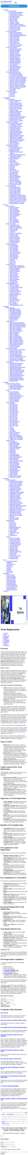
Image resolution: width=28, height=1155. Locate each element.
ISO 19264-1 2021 (14, 425)
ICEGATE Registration (15, 467)
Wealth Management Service (16, 305)
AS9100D (12, 429)
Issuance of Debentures (15, 164)
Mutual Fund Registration (16, 374)
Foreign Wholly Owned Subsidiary (18, 25)
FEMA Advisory (13, 320)
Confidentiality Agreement (16, 493)
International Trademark (15, 66)
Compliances (7, 97)
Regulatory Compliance (12, 145)
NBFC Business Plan (15, 332)
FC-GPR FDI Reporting (15, 313)
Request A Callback (5, 1006)
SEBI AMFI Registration (15, 368)
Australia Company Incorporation (17, 81)
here (15, 1149)
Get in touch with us (8, 1107)
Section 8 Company (14, 207)
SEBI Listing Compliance (16, 364)
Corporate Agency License (16, 352)
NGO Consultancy (14, 219)
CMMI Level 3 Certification (16, 437)
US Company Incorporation (16, 74)
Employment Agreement (15, 511)
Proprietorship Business (15, 226)
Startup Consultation (14, 39)
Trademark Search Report (16, 48)
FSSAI (8, 390)
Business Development (15, 46)
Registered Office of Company (17, 118)
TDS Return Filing (14, 256)
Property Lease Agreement (16, 515)
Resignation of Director (15, 115)
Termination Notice (14, 550)
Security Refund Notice (15, 555)
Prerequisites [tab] (7, 640)
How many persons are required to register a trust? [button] (14, 1020)
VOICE (8, 1003)
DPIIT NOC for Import (15, 477)
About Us (4, 1121)
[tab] (14, 1013)
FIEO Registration (14, 446)
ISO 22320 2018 (13, 414)
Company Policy (13, 535)
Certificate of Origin (14, 448)
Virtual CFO (9, 566)
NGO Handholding (14, 221)
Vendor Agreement (14, 500)
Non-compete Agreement (15, 513)
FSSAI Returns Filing (15, 398)
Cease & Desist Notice (15, 545)
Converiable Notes (14, 282)
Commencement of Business (16, 123)
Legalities (9, 568)
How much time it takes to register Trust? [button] (11, 1058)
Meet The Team (10, 1127)
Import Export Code (14, 38)
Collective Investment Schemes (17, 375)
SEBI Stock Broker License (16, 372)
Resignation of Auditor (15, 112)
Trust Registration (14, 208)
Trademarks (9, 562)
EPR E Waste (13, 451)
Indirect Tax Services (12, 244)
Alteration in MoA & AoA (16, 111)
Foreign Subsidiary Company (16, 24)
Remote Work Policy (14, 532)
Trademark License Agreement (17, 492)
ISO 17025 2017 (13, 416)
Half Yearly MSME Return (16, 133)
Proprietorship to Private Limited (17, 195)
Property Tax (13, 263)
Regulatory (6, 306)
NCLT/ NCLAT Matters (15, 181)
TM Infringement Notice (15, 543)
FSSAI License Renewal (15, 397)
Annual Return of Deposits (16, 131)
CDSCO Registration (15, 463)
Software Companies (11, 584)
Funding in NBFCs (14, 347)
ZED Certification (14, 462)
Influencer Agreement (15, 496)
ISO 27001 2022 (13, 410)
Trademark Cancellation (15, 61)
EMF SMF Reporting (15, 309)
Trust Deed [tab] (6, 641)
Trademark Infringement (15, 55)
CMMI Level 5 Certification (16, 439)
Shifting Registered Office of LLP (18, 154)
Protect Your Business (12, 47)
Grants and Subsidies (14, 279)
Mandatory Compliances (12, 122)
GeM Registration (14, 471)
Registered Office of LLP (16, 119)
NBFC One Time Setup (15, 336)
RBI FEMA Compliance (15, 310)
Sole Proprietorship (14, 17)
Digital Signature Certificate (13, 383)
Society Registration (14, 210)
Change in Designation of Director (18, 116)
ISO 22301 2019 (13, 413)
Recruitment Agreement (15, 512)
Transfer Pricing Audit (15, 241)
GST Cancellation (14, 249)
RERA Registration (14, 458)
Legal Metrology (13, 442)
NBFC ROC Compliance (16, 328)
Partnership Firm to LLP (15, 193)
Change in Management (15, 176)
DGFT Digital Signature (15, 389)
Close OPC (12, 93)
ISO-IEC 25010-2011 (15, 421)
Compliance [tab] (6, 645)
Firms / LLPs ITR (14, 229)
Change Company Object (16, 103)
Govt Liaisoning (13, 298)
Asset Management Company (17, 378)
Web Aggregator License (15, 353)
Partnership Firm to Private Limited (18, 196)
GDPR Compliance (14, 528)
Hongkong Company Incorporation (18, 80)
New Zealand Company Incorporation (15, 88)
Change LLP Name (14, 101)
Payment (11, 1130)
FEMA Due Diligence (15, 315)
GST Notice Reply (14, 250)
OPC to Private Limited (15, 188)
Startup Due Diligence (15, 271)
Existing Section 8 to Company (17, 203)
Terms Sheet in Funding (15, 488)
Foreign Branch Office (15, 27)
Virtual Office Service (15, 43)
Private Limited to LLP (15, 192)
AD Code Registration (15, 466)
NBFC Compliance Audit (16, 337)
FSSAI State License (14, 393)
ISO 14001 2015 (13, 405)
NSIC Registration (14, 454)
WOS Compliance (14, 318)
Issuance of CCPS (14, 162)
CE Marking (12, 431)
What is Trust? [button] (4, 1012)
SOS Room (9, 570)
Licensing (6, 382)
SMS (2, 1003)
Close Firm (12, 96)
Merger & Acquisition (15, 177)
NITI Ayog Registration (15, 214)
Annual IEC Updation (15, 130)
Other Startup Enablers (12, 589)
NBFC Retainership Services (16, 343)
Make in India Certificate (15, 475)
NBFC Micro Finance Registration (18, 324)
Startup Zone (10, 565)
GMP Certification (14, 433)
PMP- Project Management (16, 436)
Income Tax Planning (15, 237)
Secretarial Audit (13, 173)
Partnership (6, 573)
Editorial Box (10, 572)
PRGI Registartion (14, 459)
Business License (11, 440)
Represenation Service (15, 317)
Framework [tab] (6, 635)
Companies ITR (13, 230)
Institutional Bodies (11, 582)
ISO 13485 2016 (13, 406)
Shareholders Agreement (15, 489)
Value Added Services (12, 283)
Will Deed (12, 516)
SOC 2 (11, 427)
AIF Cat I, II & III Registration (17, 371)
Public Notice (13, 554)
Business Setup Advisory (15, 294)
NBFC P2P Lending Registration (17, 325)
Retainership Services (15, 299)
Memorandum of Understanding (17, 509)
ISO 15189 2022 (13, 420)
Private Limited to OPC (15, 189)
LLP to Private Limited (15, 191)
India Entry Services (14, 284)
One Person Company (15, 16)
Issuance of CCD (14, 165)
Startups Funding (14, 295)
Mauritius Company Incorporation (18, 86)
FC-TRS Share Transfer (15, 314)
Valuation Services (14, 288)
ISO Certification (11, 402)
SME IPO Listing (14, 381)
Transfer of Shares (14, 109)
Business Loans (13, 297)
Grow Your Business (12, 31)
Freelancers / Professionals (16, 227)
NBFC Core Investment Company (18, 326)
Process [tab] (5, 644)
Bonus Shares (13, 169)
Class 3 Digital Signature (15, 385)
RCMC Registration (14, 444)
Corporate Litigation (14, 290)
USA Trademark (13, 65)
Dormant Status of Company (16, 120)
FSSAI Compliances (14, 400)
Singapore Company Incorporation (18, 78)
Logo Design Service (15, 63)
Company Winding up (15, 180)
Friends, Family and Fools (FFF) (17, 267)
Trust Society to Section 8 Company (18, 200)
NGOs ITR (12, 231)
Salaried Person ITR (14, 225)
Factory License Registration (16, 461)
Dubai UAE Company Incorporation (18, 77)
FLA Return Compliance (15, 311)
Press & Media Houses (12, 587)
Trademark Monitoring (15, 62)
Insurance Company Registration (17, 349)
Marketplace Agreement (15, 501)
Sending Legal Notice (15, 538)
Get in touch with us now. (20, 725)
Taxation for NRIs (14, 242)
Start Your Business (11, 11)
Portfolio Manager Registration (17, 379)
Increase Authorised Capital (16, 105)
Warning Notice (13, 553)
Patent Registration (14, 70)
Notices (8, 536)
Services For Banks (14, 292)
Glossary (9, 569)
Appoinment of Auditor (15, 124)
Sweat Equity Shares (14, 149)
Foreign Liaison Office (15, 28)
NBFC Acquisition (14, 333)
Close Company (13, 92)
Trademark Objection (15, 51)
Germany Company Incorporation (18, 85)
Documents (6, 478)
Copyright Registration (15, 67)
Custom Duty (13, 261)
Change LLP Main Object (16, 104)
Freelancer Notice (14, 547)
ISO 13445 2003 (13, 423)
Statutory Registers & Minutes (17, 135)
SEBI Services (10, 362)
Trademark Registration (15, 50)
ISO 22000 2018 (13, 409)
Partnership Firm (13, 19)
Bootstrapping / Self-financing (17, 265)
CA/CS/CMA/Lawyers (12, 585)
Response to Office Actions (16, 507)
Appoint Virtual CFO (15, 40)
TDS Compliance (14, 257)
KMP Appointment (14, 175)
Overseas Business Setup (15, 73)
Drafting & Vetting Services (16, 481)
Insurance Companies (12, 348)
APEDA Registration (15, 443)
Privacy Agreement (14, 519)
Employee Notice (14, 549)
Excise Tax (12, 260)
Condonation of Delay (15, 157)
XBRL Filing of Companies (16, 137)
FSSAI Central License (15, 394)
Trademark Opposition (15, 54)
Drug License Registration (16, 456)
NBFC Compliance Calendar (16, 341)
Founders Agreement (14, 490)
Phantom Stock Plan (14, 150)
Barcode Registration (14, 455)
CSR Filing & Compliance (16, 138)
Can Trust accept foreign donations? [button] (10, 1085)
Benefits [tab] (5, 638)
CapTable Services (11, 264)
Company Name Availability (16, 12)
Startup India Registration (16, 32)
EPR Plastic (12, 450)
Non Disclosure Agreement (16, 482)
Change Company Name (15, 100)
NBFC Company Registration (17, 322)
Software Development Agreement (18, 505)
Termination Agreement (15, 497)
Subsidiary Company (14, 23)
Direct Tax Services (11, 223)
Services (6, 204)
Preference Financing (15, 276)
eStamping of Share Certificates (17, 139)
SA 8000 (12, 428)
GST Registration (14, 245)
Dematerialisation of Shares (16, 141)
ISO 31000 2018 (13, 424)
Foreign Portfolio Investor (16, 376)
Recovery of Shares (14, 286)
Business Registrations (12, 561)
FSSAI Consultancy (14, 401)
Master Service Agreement (16, 485)
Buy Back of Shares (14, 170)
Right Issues (12, 160)
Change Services (10, 99)
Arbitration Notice (14, 558)
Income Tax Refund (14, 240)
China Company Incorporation (17, 84)
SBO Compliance (14, 142)
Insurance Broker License (16, 351)
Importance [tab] (6, 637)
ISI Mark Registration (15, 470)
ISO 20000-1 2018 (14, 412)
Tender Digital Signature (15, 387)
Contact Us (6, 591)
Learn (5, 559)
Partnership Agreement (15, 494)
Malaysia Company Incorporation (17, 82)
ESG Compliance (14, 303)
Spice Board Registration (15, 447)
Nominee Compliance (15, 143)
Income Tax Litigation (15, 238)
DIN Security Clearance (15, 184)
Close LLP (12, 95)
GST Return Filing (14, 246)
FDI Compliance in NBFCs (16, 344)
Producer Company (14, 21)
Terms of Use (13, 524)
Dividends (12, 168)
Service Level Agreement (16, 484)
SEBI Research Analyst (15, 366)
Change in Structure (11, 185)
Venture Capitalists (14, 273)
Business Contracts (11, 479)
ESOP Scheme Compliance (16, 147)
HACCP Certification (15, 432)
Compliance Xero (11, 564)
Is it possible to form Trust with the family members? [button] (14, 1027)
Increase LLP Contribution (16, 108)
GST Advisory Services (15, 252)
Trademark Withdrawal (15, 59)
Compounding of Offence (16, 156)
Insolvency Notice (14, 557)
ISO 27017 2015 (13, 417)
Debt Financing (13, 280)
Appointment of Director (15, 114)
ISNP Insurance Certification (16, 359)
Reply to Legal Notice (15, 539)
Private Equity (13, 161)
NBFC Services (10, 321)
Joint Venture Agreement (15, 498)
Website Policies (10, 520)
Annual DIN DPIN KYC (16, 128)
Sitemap (22, 1130)
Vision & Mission (19, 1127)
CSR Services (13, 218)
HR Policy (12, 534)
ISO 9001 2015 (13, 404)
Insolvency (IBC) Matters (16, 183)
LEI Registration (13, 473)
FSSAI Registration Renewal (16, 395)
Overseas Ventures (11, 588)
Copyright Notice (14, 546)
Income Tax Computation (16, 233)
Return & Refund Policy (15, 527)
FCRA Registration (14, 212)
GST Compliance (14, 248)
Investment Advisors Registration (17, 367)
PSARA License (13, 474)
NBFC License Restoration (16, 330)
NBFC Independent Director (16, 340)
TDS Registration (14, 254)
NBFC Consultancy (14, 334)
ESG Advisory (13, 302)
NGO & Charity (10, 206)
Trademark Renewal (14, 57)
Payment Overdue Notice (16, 551)
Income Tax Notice (14, 236)
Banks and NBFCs (11, 578)
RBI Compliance (11, 307)
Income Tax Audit (14, 234)
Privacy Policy (13, 523)
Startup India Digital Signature (17, 386)
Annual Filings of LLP (15, 127)
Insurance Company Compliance (17, 360)
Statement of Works (14, 517)
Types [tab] (5, 634)
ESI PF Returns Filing (15, 134)
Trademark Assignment (15, 58)
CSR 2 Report (13, 217)
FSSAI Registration (14, 391)
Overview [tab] (6, 633)
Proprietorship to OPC (15, 187)
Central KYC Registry (15, 345)
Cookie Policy (13, 531)
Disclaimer (12, 521)
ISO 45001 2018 (13, 408)
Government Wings (11, 581)
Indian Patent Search (14, 69)
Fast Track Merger (14, 179)
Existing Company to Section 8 (17, 202)
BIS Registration (13, 469)
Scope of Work (13, 530)
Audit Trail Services (14, 301)
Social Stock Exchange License (17, 370)
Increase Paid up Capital (15, 107)
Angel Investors (13, 272)
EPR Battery (13, 452)
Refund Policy (13, 526)
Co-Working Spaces (11, 577)
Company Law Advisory (15, 291)
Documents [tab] (6, 642)
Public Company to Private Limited (18, 199)
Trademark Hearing (14, 53)
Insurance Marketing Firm (16, 355)
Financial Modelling (14, 269)
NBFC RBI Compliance (15, 329)
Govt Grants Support (14, 222)
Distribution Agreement (15, 504)
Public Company (13, 20)
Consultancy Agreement (15, 508)
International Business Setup (13, 72)
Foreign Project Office (15, 29)
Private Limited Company (16, 13)
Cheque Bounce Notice (15, 540)
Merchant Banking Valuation (16, 363)
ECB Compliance (14, 172)
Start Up (6, 9)
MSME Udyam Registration (16, 34)
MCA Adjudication (14, 158)
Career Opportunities (14, 1129)
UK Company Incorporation (16, 76)
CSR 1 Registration (14, 215)
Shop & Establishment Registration (18, 35)
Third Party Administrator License (18, 356)
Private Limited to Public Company (18, 198)
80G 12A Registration (15, 211)
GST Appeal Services (15, 253)
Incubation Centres (11, 580)
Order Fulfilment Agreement (16, 503)
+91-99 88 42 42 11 (14, 6)
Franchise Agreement (15, 486)
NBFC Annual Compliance (16, 339)
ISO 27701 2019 (13, 418)
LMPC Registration (14, 465)
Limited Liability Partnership (16, 15)
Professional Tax (13, 259)
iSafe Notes (12, 166)
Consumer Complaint (15, 542)
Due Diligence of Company (16, 44)
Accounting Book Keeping (16, 287)
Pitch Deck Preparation (15, 268)
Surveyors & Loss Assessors (16, 357)
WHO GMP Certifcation (15, 435)
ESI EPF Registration (15, 36)
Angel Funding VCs (14, 42)
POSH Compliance (14, 146)
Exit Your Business (11, 90)
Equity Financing (14, 275)
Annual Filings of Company (16, 126)
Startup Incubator (14, 278)
